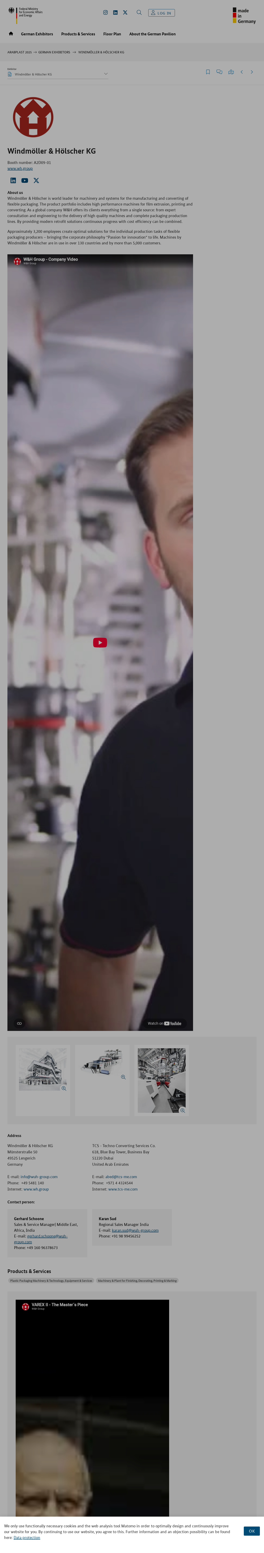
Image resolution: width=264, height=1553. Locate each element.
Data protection (27, 1537)
